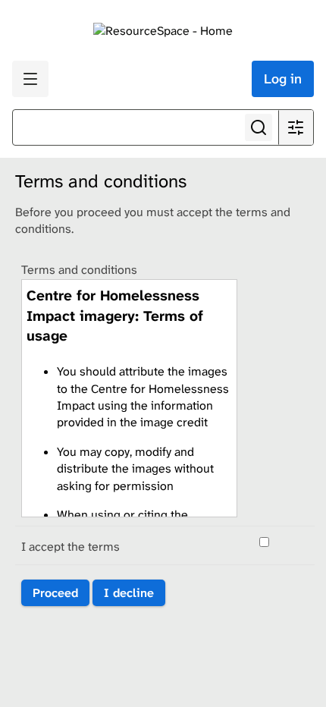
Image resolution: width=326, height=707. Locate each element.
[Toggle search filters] (295, 127)
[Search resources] (258, 127)
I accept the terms (70, 547)
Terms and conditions (79, 270)
